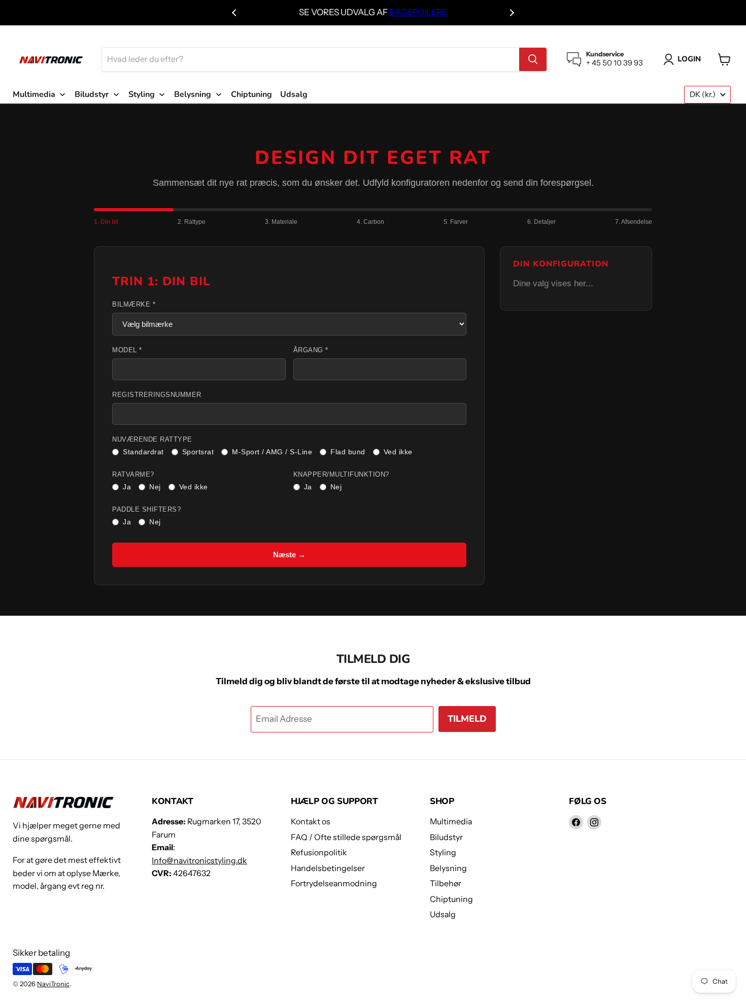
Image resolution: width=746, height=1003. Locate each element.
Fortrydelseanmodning (334, 883)
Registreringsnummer (156, 394)
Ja (127, 487)
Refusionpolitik (319, 852)
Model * (127, 350)
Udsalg (443, 914)
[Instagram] (594, 822)
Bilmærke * (133, 304)
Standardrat (143, 452)
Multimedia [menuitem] (34, 94)
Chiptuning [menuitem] (251, 94)
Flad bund (347, 452)
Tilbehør (445, 883)
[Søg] (533, 59)
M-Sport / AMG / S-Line (272, 452)
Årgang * (310, 350)
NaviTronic (53, 984)
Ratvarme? (133, 474)
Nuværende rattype (152, 439)
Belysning (448, 868)
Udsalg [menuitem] (294, 94)
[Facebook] (576, 822)
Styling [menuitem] (141, 94)
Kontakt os (310, 821)
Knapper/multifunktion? (341, 474)
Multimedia (451, 821)
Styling (443, 852)
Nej (155, 487)
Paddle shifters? (146, 509)
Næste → (289, 554)
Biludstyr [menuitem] (92, 94)
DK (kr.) (703, 94)
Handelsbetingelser (328, 868)
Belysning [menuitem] (192, 94)
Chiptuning (451, 899)
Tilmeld (467, 719)
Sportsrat (198, 452)
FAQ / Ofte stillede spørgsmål (346, 837)
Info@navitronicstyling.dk (199, 860)
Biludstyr (446, 837)
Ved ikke (398, 452)
